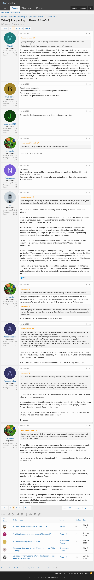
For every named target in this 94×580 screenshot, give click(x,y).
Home (5, 8)
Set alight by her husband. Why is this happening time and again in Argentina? (34, 557)
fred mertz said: (26, 38)
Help (81, 573)
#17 (90, 284)
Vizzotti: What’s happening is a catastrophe (30, 526)
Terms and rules (60, 573)
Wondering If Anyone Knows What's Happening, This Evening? (34, 549)
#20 (90, 426)
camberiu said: (26, 197)
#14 (90, 138)
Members (40, 8)
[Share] (86, 33)
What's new (26, 8)
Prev (5, 28)
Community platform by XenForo (47, 578)
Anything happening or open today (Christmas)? (32, 534)
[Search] (90, 8)
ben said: (24, 289)
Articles (62, 526)
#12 (90, 84)
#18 (90, 324)
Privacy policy (73, 573)
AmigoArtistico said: (28, 430)
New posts (5, 12)
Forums (15, 8)
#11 (90, 33)
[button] (33, 8)
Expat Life (63, 534)
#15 (90, 165)
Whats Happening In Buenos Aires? (27, 542)
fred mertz (6, 24)
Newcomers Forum (64, 541)
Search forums (16, 12)
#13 (90, 111)
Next (27, 28)
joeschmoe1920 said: (28, 143)
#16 (90, 192)
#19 (90, 368)
